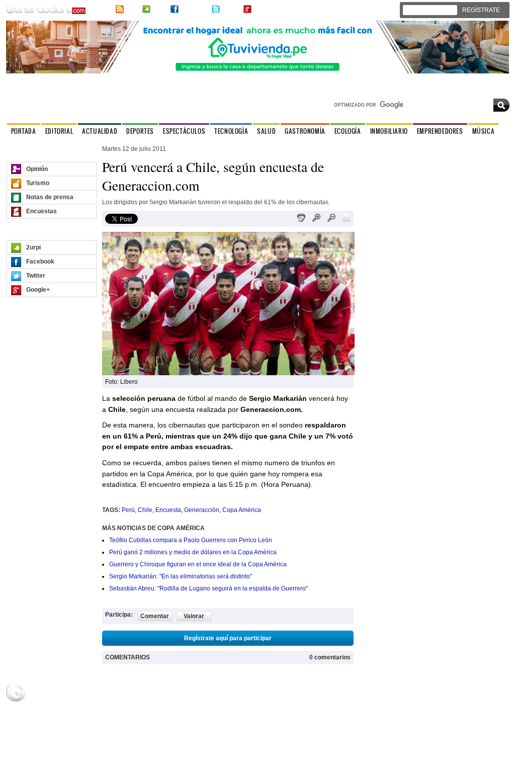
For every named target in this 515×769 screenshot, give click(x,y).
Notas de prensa (49, 197)
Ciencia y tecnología (71, 737)
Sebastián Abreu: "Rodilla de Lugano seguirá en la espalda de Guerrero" (208, 588)
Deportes (69, 706)
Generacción (201, 510)
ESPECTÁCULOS (184, 131)
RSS (132, 9)
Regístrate (148, 706)
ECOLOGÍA (347, 131)
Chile (145, 510)
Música (296, 706)
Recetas (221, 706)
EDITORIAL (59, 131)
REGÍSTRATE (481, 10)
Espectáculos (75, 715)
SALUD (266, 131)
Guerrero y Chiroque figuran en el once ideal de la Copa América (198, 564)
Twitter (230, 9)
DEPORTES (140, 131)
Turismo (37, 183)
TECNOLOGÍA (231, 131)
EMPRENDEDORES (440, 131)
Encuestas (41, 211)
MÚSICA (483, 131)
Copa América (241, 510)
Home (142, 697)
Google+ (265, 9)
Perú (128, 510)
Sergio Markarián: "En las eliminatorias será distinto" (180, 576)
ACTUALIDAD (99, 131)
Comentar (154, 616)
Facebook (194, 9)
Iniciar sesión (433, 10)
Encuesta (168, 510)
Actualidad (72, 697)
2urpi (159, 9)
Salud (65, 724)
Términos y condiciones (480, 763)
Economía (377, 706)
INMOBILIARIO (389, 131)
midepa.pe (377, 697)
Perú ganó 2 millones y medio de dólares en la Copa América (193, 552)
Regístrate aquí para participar (228, 638)
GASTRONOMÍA (305, 131)
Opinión (37, 169)
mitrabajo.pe (380, 715)
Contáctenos (492, 90)
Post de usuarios (157, 715)
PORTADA (23, 131)
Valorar (194, 616)
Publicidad (454, 697)
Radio (295, 697)
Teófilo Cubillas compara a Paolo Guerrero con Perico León (190, 540)
